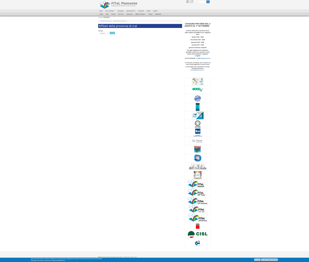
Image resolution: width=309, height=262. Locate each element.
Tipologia (100, 30)
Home (101, 11)
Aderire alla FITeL (130, 11)
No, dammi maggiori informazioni (269, 259)
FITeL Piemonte (109, 11)
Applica (112, 33)
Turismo (113, 14)
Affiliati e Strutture (140, 14)
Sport (107, 14)
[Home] (105, 5)
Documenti (141, 11)
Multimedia (158, 14)
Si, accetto (257, 259)
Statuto (148, 11)
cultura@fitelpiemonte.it (197, 70)
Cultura (101, 14)
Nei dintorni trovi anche (106, 21)
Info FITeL (121, 14)
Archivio (150, 14)
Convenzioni (129, 14)
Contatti (155, 11)
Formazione (120, 11)
